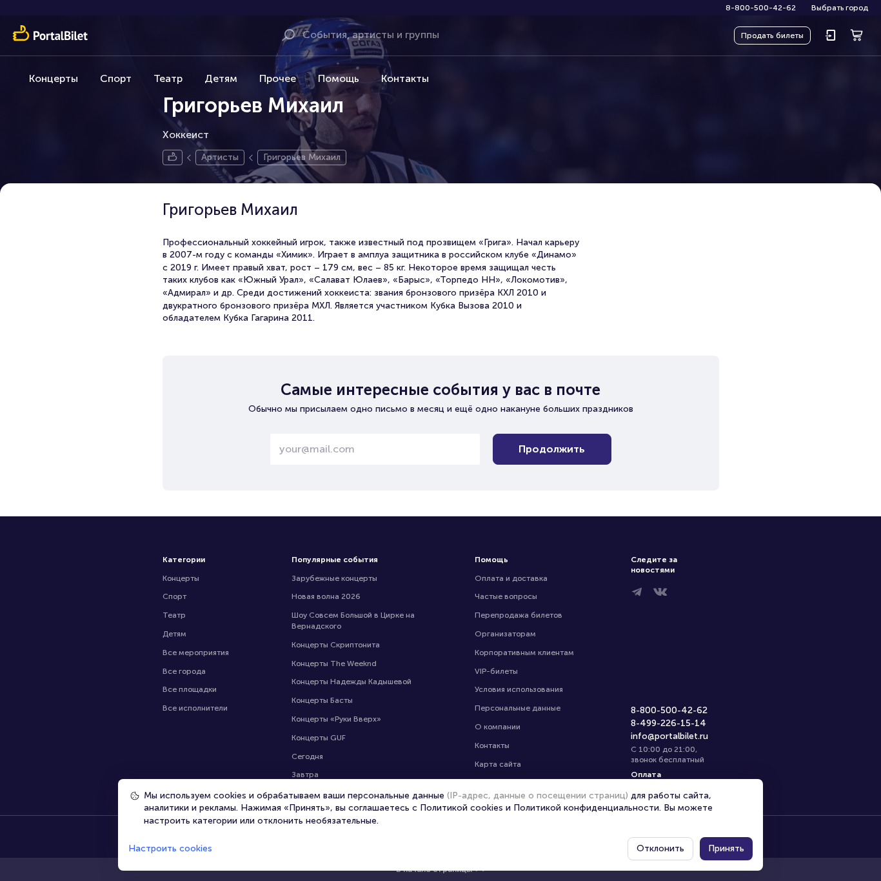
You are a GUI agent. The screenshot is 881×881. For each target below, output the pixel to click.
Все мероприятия (196, 652)
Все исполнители (195, 708)
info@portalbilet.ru (669, 736)
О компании (497, 726)
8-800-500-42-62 (761, 7)
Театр (168, 78)
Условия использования (519, 689)
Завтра (305, 774)
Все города (184, 671)
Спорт (116, 78)
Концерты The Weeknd (334, 663)
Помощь (338, 78)
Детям (220, 78)
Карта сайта (498, 764)
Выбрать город (839, 7)
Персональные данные (517, 708)
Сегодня (307, 756)
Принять (726, 848)
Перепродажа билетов (518, 615)
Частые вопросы (506, 596)
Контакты (405, 78)
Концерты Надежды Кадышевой (351, 681)
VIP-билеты (496, 671)
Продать (772, 35)
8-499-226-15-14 (668, 723)
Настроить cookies (170, 848)
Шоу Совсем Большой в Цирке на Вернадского (354, 621)
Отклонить (660, 848)
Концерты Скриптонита (336, 644)
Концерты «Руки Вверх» (336, 719)
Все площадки (190, 689)
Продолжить (552, 449)
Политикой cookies (461, 807)
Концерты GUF (319, 737)
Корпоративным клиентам (524, 652)
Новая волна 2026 (326, 596)
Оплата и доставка (511, 578)
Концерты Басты (322, 700)
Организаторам (505, 633)
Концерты (53, 78)
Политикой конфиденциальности (586, 807)
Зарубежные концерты (334, 578)
